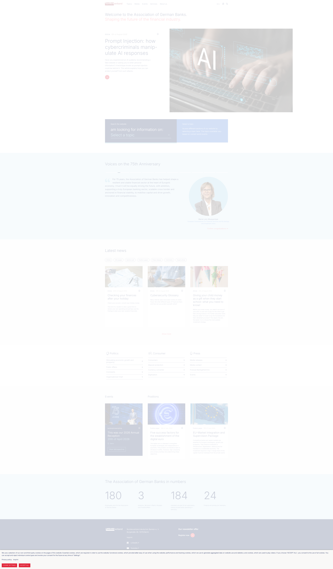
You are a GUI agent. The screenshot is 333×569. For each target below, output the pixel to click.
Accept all (24, 565)
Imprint (15, 559)
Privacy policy (7, 559)
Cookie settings (9, 565)
